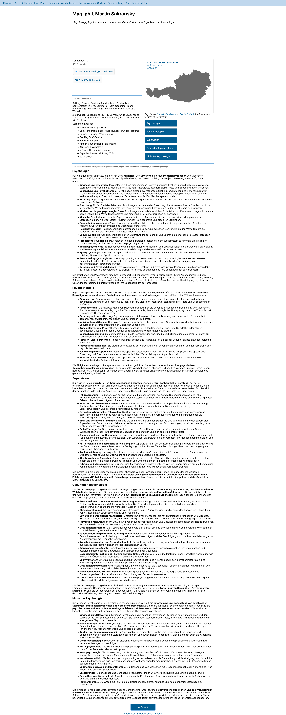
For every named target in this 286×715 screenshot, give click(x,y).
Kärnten (7, 3)
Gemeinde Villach (167, 114)
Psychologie (153, 123)
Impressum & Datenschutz (138, 713)
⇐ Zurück (143, 707)
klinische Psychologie (158, 156)
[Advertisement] (143, 42)
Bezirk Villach (187, 114)
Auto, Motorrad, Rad (137, 3)
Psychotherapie (155, 131)
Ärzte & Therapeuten (26, 3)
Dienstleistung (115, 3)
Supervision (152, 139)
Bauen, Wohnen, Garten (92, 3)
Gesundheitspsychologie (159, 148)
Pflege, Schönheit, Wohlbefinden (58, 3)
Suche (158, 713)
